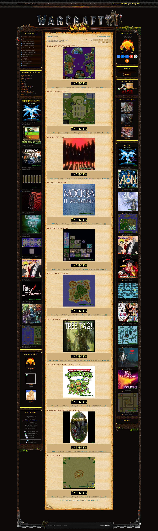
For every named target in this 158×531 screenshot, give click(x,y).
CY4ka (31, 401)
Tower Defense (25, 75)
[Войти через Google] (136, 56)
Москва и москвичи (57, 183)
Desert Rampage (55, 456)
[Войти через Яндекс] (131, 56)
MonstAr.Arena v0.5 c (57, 92)
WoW (22, 84)
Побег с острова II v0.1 (58, 274)
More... (23, 94)
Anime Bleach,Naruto (27, 92)
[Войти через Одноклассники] (127, 61)
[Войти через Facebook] (127, 56)
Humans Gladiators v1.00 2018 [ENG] (64, 410)
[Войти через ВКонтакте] (123, 56)
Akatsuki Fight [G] (55, 137)
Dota (22, 83)
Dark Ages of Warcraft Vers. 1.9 (63, 46)
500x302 (127, 113)
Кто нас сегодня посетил (31, 421)
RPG (22, 80)
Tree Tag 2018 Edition (57, 319)
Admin (31, 384)
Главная (116, 4)
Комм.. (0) (103, 87)
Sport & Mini (24, 89)
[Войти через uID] (118, 56)
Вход (134, 4)
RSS (138, 4)
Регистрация (126, 4)
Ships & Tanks (25, 88)
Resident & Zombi (26, 86)
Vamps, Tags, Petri (26, 91)
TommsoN (31, 368)
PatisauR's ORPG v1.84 (57, 228)
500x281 (127, 138)
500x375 (127, 125)
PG (22, 81)
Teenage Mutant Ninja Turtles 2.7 (63, 365)
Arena (22, 76)
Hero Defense (25, 78)
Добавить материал (104, 36)
